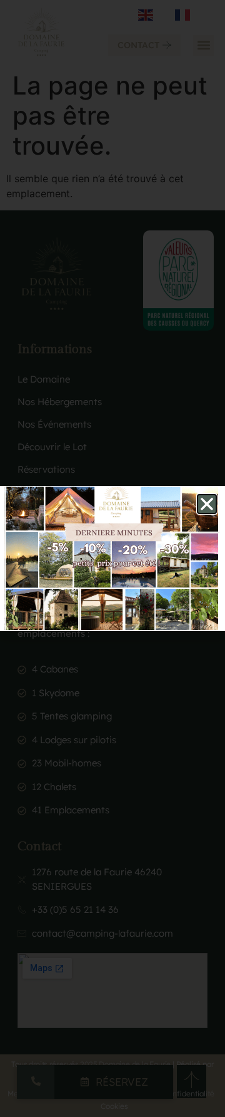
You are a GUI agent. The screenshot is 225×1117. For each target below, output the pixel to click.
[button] (207, 504)
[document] (112, 558)
